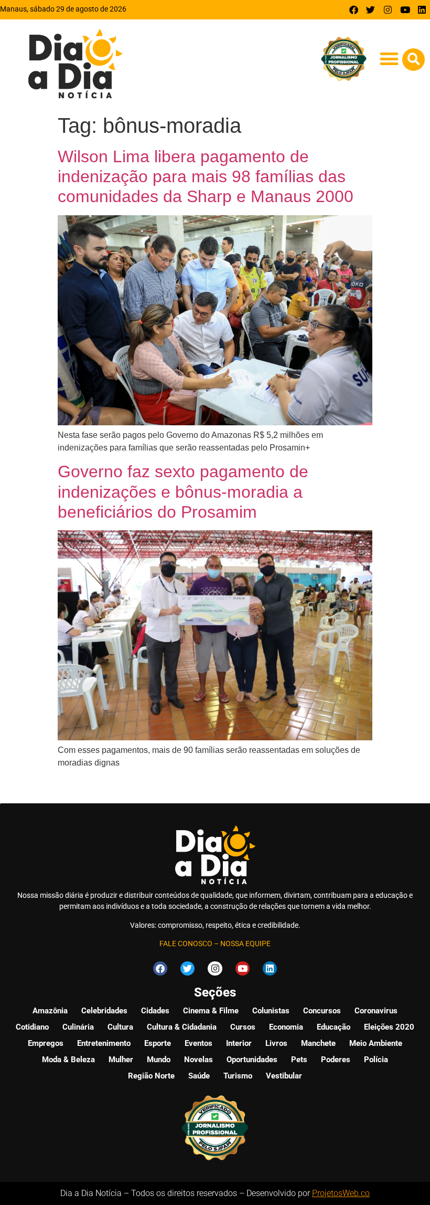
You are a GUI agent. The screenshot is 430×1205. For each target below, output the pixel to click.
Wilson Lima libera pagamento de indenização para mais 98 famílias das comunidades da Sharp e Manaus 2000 (205, 176)
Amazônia (50, 1010)
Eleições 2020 (389, 1027)
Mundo (158, 1059)
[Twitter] (371, 10)
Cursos (242, 1027)
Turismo (237, 1076)
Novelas (198, 1059)
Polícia (376, 1059)
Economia (286, 1027)
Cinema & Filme (211, 1010)
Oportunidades (252, 1059)
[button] (389, 59)
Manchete (318, 1043)
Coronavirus (375, 1010)
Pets (299, 1059)
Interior (239, 1043)
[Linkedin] (422, 10)
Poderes (335, 1059)
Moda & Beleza (68, 1059)
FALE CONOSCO (185, 943)
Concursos (322, 1010)
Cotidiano (32, 1027)
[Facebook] (354, 10)
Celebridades (104, 1010)
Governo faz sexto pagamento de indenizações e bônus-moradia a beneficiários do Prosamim (183, 491)
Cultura (120, 1027)
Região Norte (151, 1076)
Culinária (78, 1027)
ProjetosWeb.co (341, 1193)
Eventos (198, 1043)
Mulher (121, 1059)
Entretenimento (104, 1043)
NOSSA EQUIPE (245, 943)
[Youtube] (405, 10)
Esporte (157, 1043)
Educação (333, 1027)
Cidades (155, 1010)
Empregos (45, 1043)
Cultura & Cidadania (182, 1027)
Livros (276, 1043)
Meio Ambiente (375, 1043)
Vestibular (284, 1076)
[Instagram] (388, 10)
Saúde (199, 1076)
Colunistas (270, 1010)
